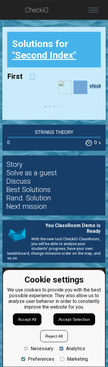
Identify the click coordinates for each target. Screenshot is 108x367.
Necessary (42, 348)
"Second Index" (44, 55)
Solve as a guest (31, 173)
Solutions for (44, 49)
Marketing (77, 359)
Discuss (18, 181)
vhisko (96, 86)
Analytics (75, 348)
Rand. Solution (28, 198)
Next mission (26, 206)
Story (14, 164)
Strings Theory (54, 132)
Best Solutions (28, 189)
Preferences (41, 359)
